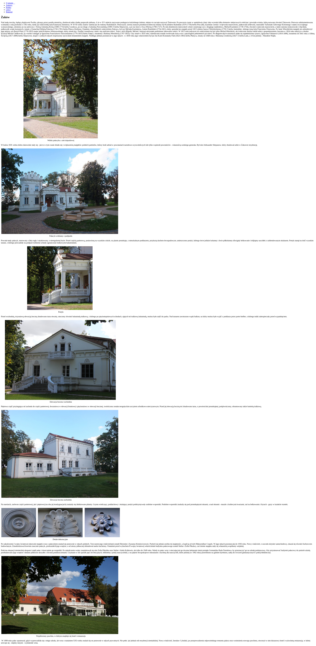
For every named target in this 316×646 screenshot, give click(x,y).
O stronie (10, 3)
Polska (8, 7)
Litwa (8, 10)
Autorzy (9, 5)
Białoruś (9, 12)
